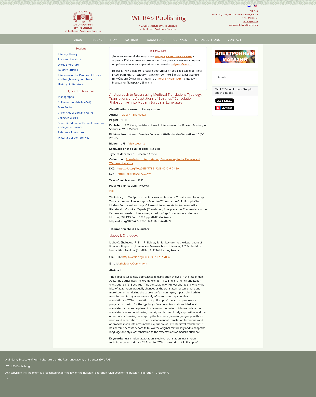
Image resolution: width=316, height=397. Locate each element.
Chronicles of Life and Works (75, 112)
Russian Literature (69, 59)
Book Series (65, 107)
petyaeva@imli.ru (181, 64)
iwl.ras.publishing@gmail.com (243, 25)
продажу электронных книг (173, 56)
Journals (179, 40)
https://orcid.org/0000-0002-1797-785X (146, 257)
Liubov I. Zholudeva (133, 114)
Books (97, 40)
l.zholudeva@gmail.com (132, 263)
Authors (132, 40)
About (79, 40)
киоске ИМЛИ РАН (169, 78)
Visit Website (137, 143)
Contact (235, 40)
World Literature (68, 64)
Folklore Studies (68, 70)
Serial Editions (207, 40)
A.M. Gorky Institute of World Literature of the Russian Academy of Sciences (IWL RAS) (58, 359)
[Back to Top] (310, 390)
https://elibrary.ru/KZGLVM (134, 174)
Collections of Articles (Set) (74, 102)
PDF (111, 191)
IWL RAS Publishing (17, 366)
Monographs (66, 97)
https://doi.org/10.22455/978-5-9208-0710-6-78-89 (148, 168)
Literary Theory (67, 54)
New (113, 40)
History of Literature (70, 84)
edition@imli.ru (250, 21)
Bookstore (155, 40)
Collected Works (68, 118)
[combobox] (232, 77)
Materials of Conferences (73, 137)
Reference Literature (71, 132)
